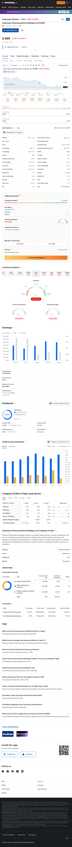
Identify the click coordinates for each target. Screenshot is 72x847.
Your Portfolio (6, 789)
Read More (5, 544)
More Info (24, 47)
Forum (53, 56)
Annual (4, 446)
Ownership (19, 60)
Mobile (4, 785)
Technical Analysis (10, 267)
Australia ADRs (61, 7)
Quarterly (12, 446)
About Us (40, 781)
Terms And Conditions (8, 835)
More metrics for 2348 (62, 128)
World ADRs (50, 7)
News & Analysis (23, 56)
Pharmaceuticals (64, 549)
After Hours (32, 7)
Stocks (4, 7)
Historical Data (28, 60)
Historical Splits (38, 60)
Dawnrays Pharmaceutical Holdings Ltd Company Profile (28, 530)
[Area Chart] (7, 65)
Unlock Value (64, 108)
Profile (12, 60)
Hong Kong (66, 561)
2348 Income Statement (13, 442)
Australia (23, 7)
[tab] (11, 273)
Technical (44, 56)
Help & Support (42, 789)
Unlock (26, 523)
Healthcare (66, 553)
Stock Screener (13, 7)
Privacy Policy (21, 835)
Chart (12, 56)
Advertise (40, 785)
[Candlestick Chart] (4, 65)
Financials (35, 56)
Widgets (4, 793)
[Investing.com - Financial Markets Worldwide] (11, 3)
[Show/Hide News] (43, 65)
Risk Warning (31, 835)
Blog (3, 781)
